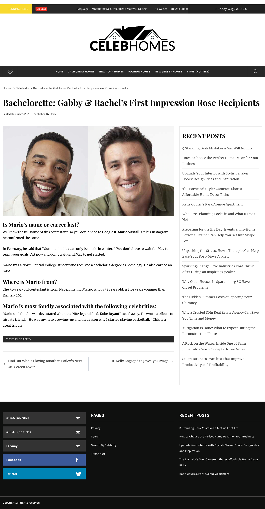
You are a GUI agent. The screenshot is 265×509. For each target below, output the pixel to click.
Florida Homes (139, 71)
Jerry (53, 114)
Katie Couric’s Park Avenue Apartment (212, 204)
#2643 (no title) (18, 432)
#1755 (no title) (198, 71)
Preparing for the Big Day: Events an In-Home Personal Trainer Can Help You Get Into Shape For (218, 235)
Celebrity (25, 339)
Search (95, 436)
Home (59, 71)
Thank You (98, 453)
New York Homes (111, 71)
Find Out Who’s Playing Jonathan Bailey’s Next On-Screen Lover (45, 364)
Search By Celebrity (103, 445)
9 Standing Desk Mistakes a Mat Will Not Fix (93, 8)
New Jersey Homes (169, 71)
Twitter (11, 474)
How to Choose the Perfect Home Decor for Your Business (181, 8)
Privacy (11, 446)
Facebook (13, 460)
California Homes (81, 71)
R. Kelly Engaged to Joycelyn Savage (140, 361)
